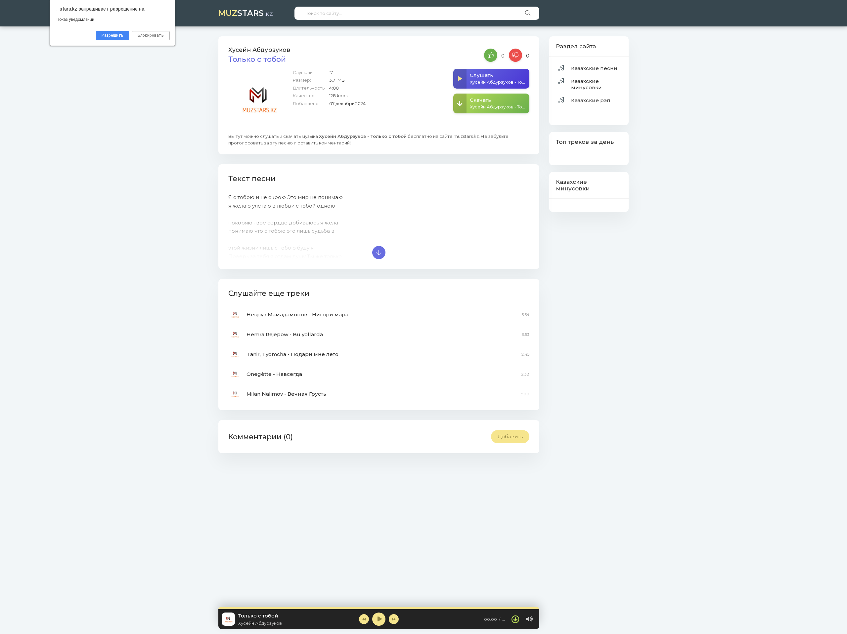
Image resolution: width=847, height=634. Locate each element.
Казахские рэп (590, 100)
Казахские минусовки (586, 84)
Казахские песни (594, 68)
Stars (245, 13)
